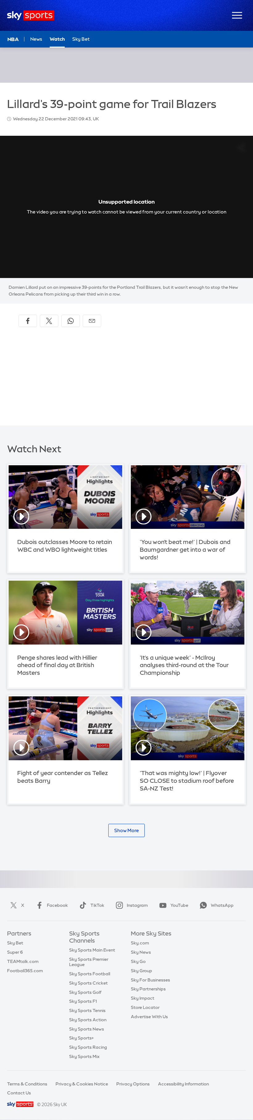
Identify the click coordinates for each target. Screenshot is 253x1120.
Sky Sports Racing (88, 1047)
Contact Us (19, 1093)
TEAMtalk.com (23, 961)
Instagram (137, 905)
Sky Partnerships (148, 989)
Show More (126, 830)
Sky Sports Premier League (88, 962)
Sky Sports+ (81, 1038)
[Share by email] (92, 321)
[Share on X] (49, 321)
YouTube (179, 905)
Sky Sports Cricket (88, 983)
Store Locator (145, 1007)
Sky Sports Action (87, 1020)
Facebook (57, 905)
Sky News (141, 952)
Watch (57, 39)
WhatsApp (222, 905)
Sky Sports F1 (83, 1001)
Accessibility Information (183, 1084)
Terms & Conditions (27, 1084)
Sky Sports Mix (84, 1056)
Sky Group (141, 971)
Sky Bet (81, 39)
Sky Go (138, 961)
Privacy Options (133, 1084)
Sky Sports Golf (85, 992)
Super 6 (15, 952)
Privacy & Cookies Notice (82, 1084)
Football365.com (25, 971)
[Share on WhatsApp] (70, 321)
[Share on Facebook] (28, 321)
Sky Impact (142, 998)
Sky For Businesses (150, 980)
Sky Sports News (86, 1029)
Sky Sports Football (89, 974)
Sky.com (140, 943)
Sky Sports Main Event (92, 950)
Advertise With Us (149, 1016)
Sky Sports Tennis (87, 1010)
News (36, 39)
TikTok (97, 905)
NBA (13, 39)
